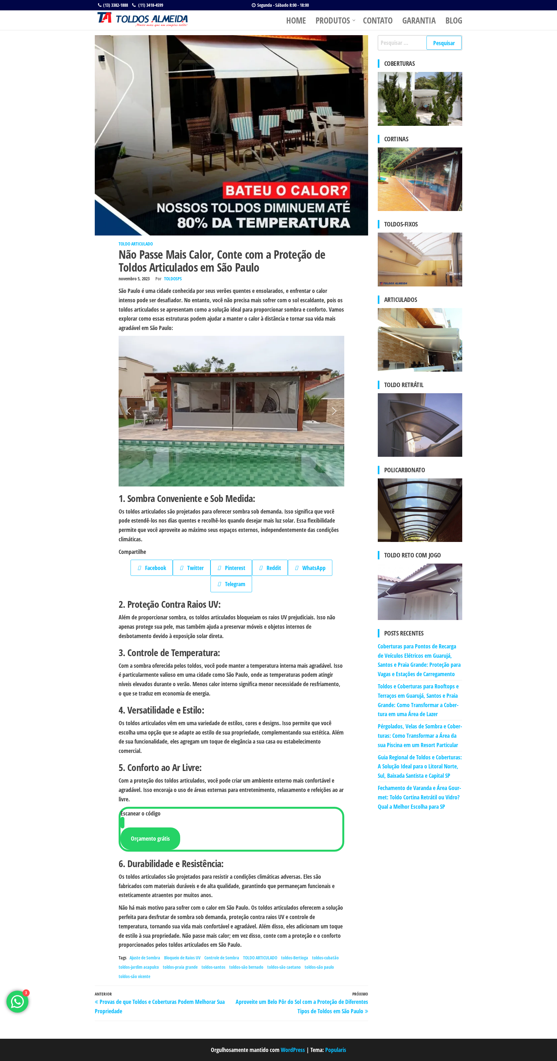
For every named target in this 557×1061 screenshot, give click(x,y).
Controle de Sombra (221, 958)
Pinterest (232, 568)
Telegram (232, 584)
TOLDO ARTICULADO (136, 244)
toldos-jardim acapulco (139, 967)
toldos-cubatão (325, 958)
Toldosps (173, 278)
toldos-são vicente (134, 976)
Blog (453, 20)
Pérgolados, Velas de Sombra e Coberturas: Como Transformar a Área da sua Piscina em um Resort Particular (420, 735)
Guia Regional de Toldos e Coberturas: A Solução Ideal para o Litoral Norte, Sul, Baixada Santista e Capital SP (420, 766)
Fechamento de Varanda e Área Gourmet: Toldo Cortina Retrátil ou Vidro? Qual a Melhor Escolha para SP (419, 797)
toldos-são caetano (284, 967)
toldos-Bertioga (294, 958)
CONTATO (378, 20)
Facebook (153, 568)
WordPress (293, 1050)
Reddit (271, 568)
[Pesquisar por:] (420, 42)
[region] (420, 592)
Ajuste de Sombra (145, 958)
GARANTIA (419, 20)
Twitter (193, 568)
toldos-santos (213, 967)
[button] (128, 411)
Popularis (335, 1050)
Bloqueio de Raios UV (182, 958)
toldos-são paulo (319, 967)
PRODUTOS (333, 20)
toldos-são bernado (246, 967)
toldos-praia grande (180, 967)
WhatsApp (312, 568)
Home (296, 20)
